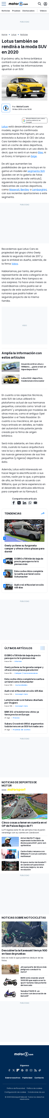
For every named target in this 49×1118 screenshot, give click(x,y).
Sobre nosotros (12, 1077)
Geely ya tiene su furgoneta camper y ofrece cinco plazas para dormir (23, 668)
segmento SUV (36, 171)
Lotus (13, 34)
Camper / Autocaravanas (26, 673)
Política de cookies (34, 1088)
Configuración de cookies (15, 1092)
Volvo (15, 263)
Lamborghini (39, 189)
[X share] (19, 502)
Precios (16, 718)
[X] (13, 1070)
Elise (40, 152)
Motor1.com (22, 106)
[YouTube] (31, 1070)
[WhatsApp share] (30, 502)
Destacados (28, 10)
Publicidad (27, 1077)
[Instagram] (26, 1070)
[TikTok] (39, 1070)
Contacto (39, 1077)
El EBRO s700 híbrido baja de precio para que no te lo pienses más (22, 657)
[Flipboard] (18, 1070)
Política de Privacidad (16, 1088)
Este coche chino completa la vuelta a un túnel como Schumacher (24, 680)
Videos (43, 11)
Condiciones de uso (36, 1092)
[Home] (18, 3)
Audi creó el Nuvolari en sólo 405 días (23, 690)
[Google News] (22, 1070)
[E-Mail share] (35, 502)
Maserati (14, 189)
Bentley (25, 189)
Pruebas (16, 10)
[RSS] (35, 1070)
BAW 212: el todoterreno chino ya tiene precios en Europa (21, 713)
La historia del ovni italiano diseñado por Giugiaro (23, 701)
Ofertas (18, 661)
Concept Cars (21, 694)
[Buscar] (39, 3)
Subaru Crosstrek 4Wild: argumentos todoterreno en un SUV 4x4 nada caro (24, 725)
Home (4, 34)
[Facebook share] (13, 502)
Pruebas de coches (21, 730)
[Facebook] (9, 1070)
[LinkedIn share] (24, 502)
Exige (34, 156)
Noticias (6, 10)
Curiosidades (21, 685)
